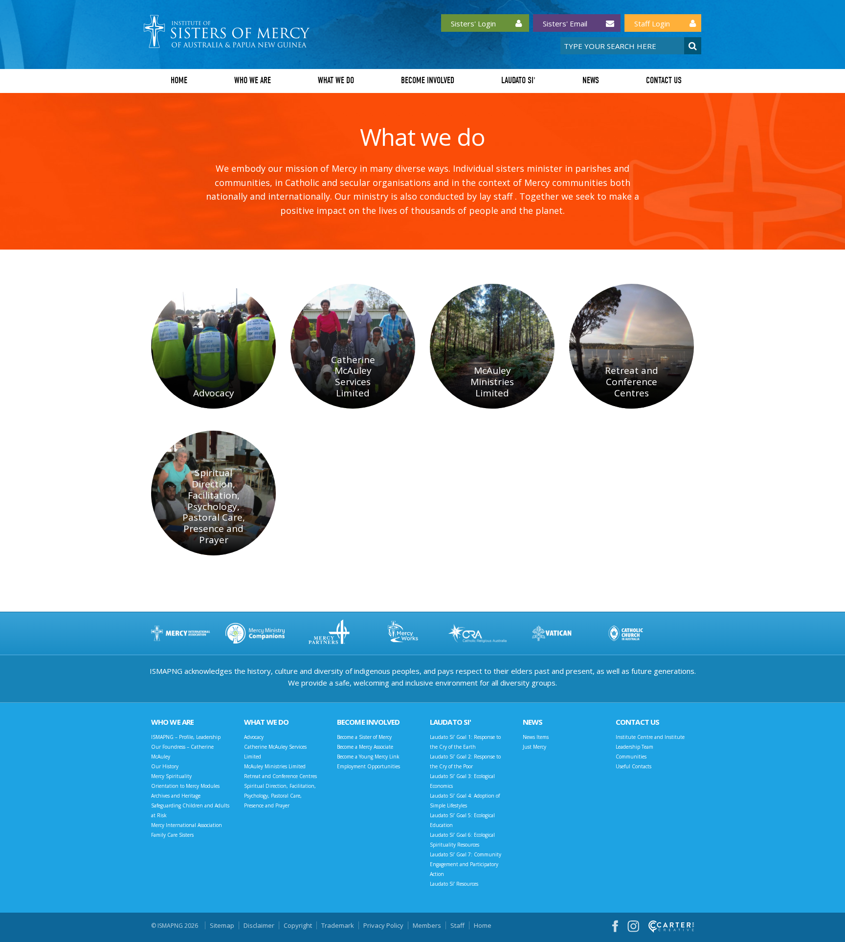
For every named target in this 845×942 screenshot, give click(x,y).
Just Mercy (534, 746)
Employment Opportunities (368, 766)
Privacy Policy (383, 925)
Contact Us (664, 80)
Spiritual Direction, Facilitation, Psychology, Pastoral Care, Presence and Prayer (280, 795)
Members (427, 925)
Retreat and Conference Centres (280, 776)
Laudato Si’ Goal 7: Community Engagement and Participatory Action (465, 864)
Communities (631, 756)
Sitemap (222, 925)
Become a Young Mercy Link (368, 756)
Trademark (337, 925)
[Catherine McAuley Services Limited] (352, 346)
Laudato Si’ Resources (454, 883)
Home (179, 80)
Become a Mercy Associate (365, 746)
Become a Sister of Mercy (364, 737)
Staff (457, 925)
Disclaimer (259, 925)
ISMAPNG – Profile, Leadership (186, 737)
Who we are (252, 80)
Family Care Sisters (172, 834)
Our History (164, 766)
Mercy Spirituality (171, 776)
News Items (536, 737)
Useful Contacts (633, 766)
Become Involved (427, 80)
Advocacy (254, 737)
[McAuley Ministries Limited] (492, 346)
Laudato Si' (518, 80)
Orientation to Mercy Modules (185, 785)
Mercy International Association (186, 825)
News (590, 80)
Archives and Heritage (175, 795)
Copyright (298, 925)
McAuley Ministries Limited (275, 766)
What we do (336, 80)
